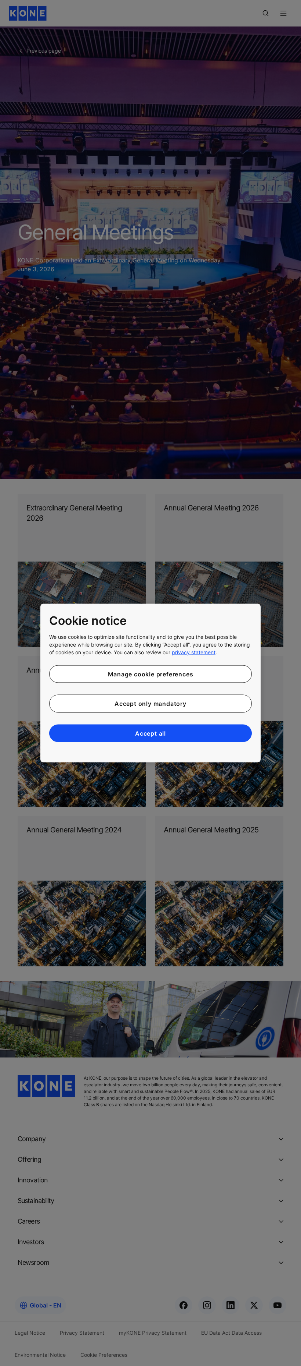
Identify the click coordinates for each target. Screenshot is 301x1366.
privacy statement (193, 652)
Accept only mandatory (150, 703)
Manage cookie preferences (150, 673)
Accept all (150, 733)
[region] (150, 683)
